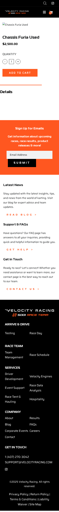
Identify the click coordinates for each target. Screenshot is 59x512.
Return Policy (39, 494)
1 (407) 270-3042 (17, 457)
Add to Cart (20, 73)
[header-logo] (17, 12)
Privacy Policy (18, 494)
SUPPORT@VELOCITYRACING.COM (28, 462)
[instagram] (52, 3)
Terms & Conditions (23, 499)
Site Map (35, 504)
